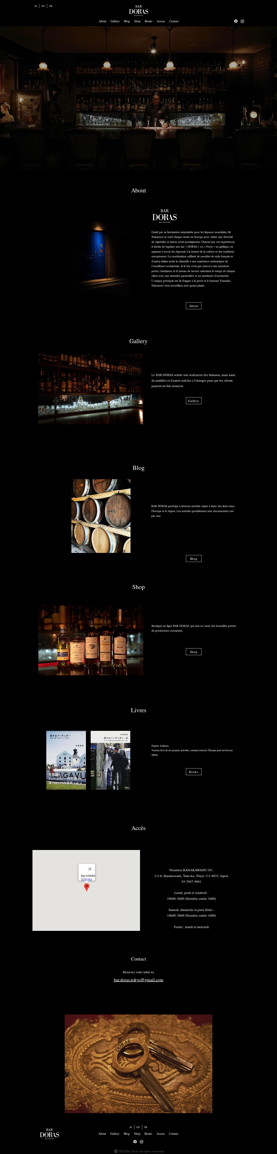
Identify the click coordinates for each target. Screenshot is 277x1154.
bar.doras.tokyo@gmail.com (138, 980)
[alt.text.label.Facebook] (236, 21)
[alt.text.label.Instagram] (242, 21)
